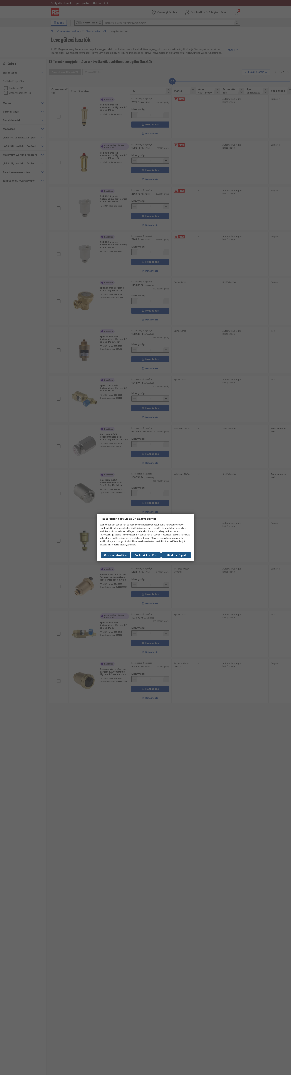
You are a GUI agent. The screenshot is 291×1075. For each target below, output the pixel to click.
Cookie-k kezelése (146, 555)
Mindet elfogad (176, 555)
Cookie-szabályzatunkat (124, 544)
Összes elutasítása (115, 555)
